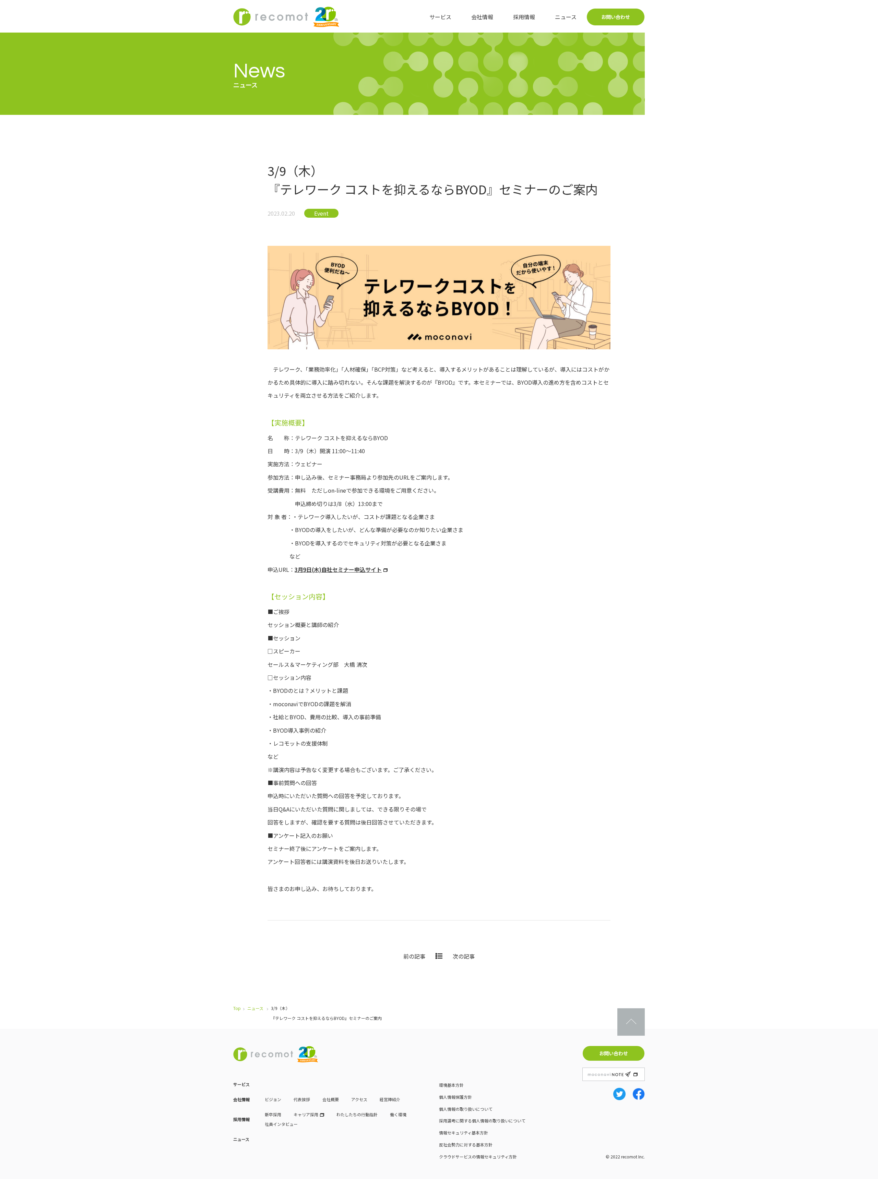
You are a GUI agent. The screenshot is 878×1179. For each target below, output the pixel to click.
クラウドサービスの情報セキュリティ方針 (478, 1156)
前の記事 (414, 956)
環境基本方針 (451, 1085)
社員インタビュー (281, 1124)
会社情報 (482, 17)
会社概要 (330, 1099)
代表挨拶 (302, 1099)
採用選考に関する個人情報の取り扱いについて (482, 1120)
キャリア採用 (306, 1114)
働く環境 (398, 1114)
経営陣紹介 (390, 1099)
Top (237, 1008)
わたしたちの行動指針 (357, 1114)
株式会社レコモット (286, 17)
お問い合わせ (615, 16)
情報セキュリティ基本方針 (463, 1132)
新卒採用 (273, 1114)
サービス (440, 17)
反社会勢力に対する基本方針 (466, 1144)
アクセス (359, 1099)
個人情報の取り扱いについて (466, 1109)
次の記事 (464, 956)
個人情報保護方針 (455, 1097)
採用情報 (524, 17)
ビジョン (273, 1099)
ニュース (566, 17)
